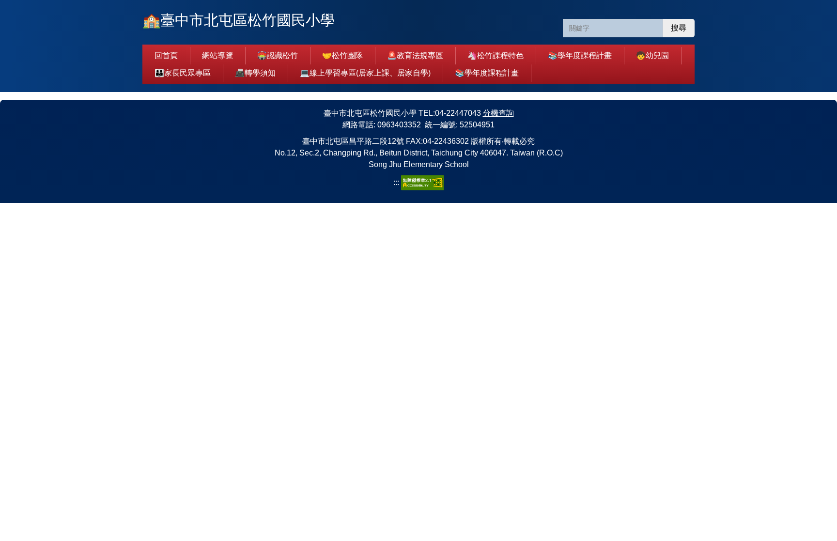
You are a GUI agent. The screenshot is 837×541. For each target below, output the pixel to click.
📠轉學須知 (255, 73)
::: (397, 182)
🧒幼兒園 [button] (652, 55)
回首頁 (166, 55)
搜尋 (678, 28)
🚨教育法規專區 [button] (415, 55)
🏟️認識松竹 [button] (277, 55)
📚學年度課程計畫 (580, 55)
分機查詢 (498, 113)
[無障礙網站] (422, 182)
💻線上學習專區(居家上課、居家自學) (365, 73)
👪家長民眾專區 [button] (183, 73)
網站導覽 (217, 55)
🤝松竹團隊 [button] (342, 55)
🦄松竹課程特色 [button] (495, 55)
